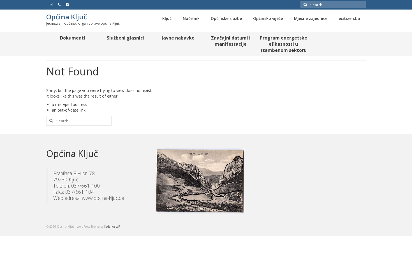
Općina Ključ (66, 16)
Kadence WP (112, 226)
